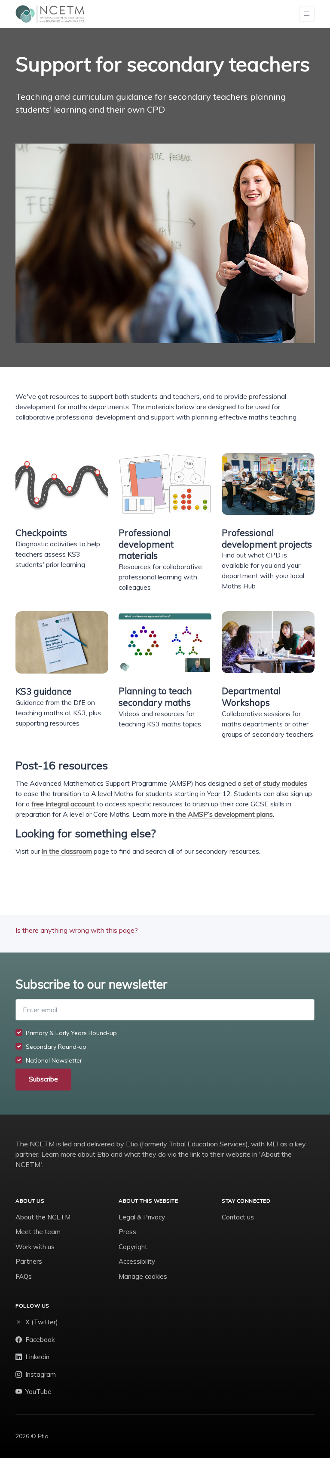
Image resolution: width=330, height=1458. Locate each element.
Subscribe (43, 1079)
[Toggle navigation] (307, 14)
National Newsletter (54, 1060)
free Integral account (63, 803)
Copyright (133, 1247)
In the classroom (67, 851)
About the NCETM (42, 1217)
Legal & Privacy (142, 1217)
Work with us (35, 1247)
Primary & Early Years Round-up (71, 1033)
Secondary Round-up (56, 1047)
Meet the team (38, 1232)
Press (127, 1232)
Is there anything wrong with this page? (76, 930)
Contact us (238, 1217)
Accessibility (137, 1261)
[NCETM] (49, 14)
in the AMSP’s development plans (221, 814)
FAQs (23, 1276)
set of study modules (275, 783)
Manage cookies (143, 1276)
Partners (28, 1261)
